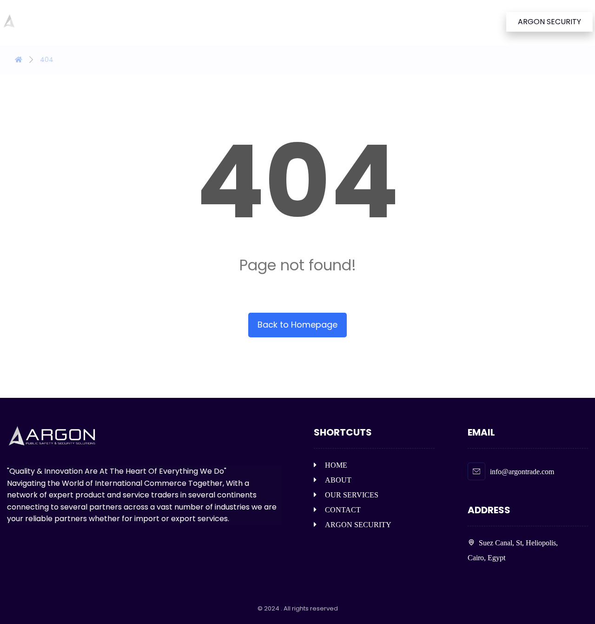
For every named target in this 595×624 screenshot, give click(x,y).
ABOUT (338, 480)
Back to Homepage (297, 324)
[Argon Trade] (34, 21)
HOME (336, 465)
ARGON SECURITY (358, 525)
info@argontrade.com (522, 472)
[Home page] (18, 59)
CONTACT (343, 510)
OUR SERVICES (351, 495)
